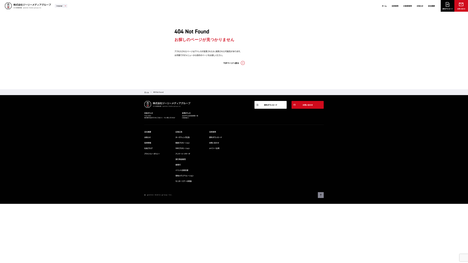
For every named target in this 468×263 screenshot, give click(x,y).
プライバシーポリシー (152, 153)
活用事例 (395, 6)
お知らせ (420, 6)
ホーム (384, 6)
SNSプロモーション (183, 148)
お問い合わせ (461, 9)
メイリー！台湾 (214, 148)
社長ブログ (148, 148)
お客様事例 (407, 6)
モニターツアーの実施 (184, 181)
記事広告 (179, 132)
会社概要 (431, 6)
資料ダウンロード (447, 9)
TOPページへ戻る (231, 62)
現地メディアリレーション (185, 175)
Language (59, 6)
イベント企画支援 (182, 170)
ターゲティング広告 (183, 137)
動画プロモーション (183, 142)
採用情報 (147, 142)
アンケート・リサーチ (183, 153)
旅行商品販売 (181, 159)
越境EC (178, 164)
